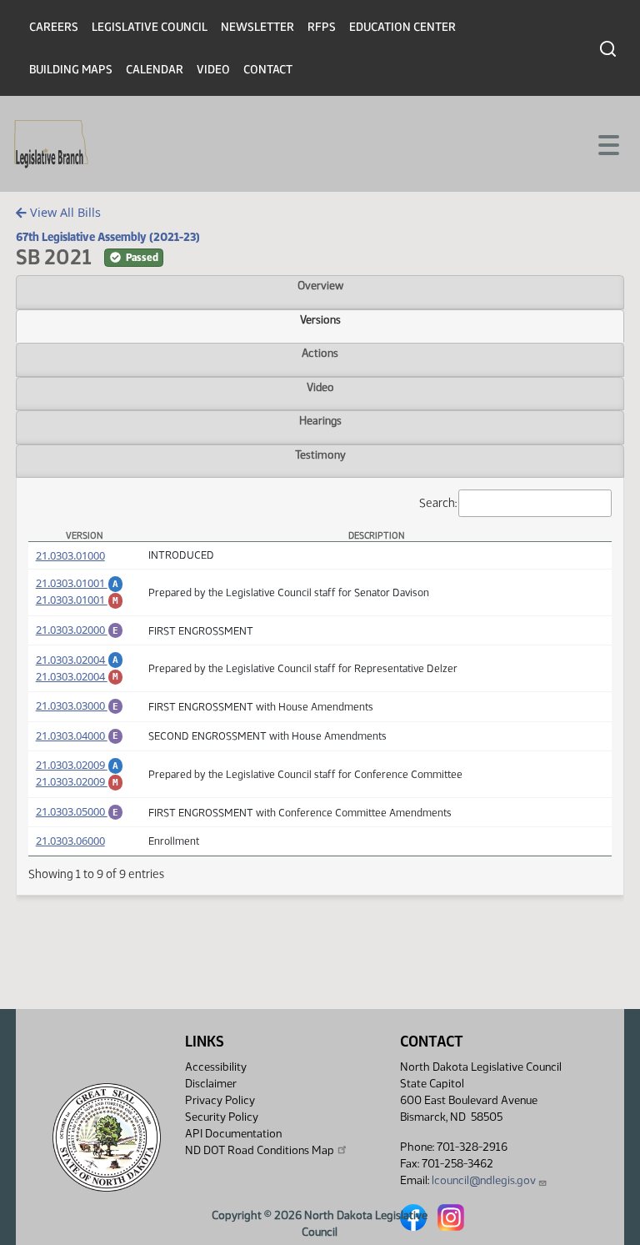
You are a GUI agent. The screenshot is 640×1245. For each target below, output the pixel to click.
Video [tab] (320, 387)
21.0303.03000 (80, 705)
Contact (267, 70)
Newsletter (257, 27)
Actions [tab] (320, 352)
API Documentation (233, 1134)
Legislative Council (150, 27)
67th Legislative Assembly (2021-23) (108, 236)
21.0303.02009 (80, 764)
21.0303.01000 (70, 555)
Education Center (402, 27)
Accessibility (216, 1067)
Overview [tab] (320, 285)
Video (213, 70)
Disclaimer (211, 1084)
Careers (53, 27)
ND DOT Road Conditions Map (259, 1150)
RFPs (322, 27)
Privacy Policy (220, 1100)
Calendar (154, 70)
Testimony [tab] (320, 454)
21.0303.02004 (80, 659)
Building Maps (70, 70)
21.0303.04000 (80, 735)
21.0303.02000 (80, 629)
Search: (438, 502)
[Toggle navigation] (607, 143)
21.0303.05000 (80, 811)
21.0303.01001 (80, 582)
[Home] (51, 144)
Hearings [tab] (320, 420)
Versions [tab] (320, 319)
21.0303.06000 (70, 840)
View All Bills (64, 212)
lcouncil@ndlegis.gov (484, 1180)
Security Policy (221, 1117)
